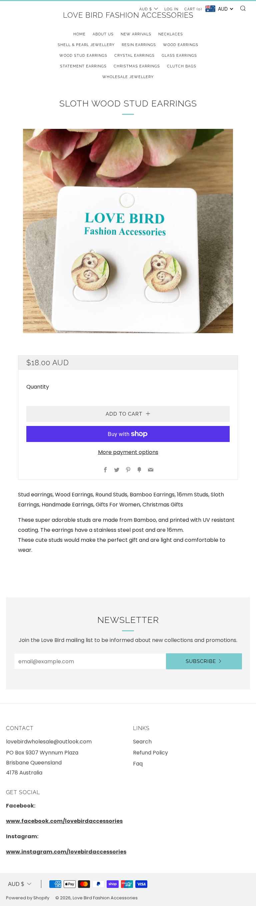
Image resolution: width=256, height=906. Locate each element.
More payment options (128, 452)
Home (79, 34)
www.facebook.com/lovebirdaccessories (64, 821)
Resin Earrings (139, 45)
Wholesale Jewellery (128, 77)
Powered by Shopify (27, 898)
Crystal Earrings (134, 55)
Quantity (37, 387)
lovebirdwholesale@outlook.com (49, 741)
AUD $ (16, 884)
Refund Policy (150, 752)
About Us (103, 34)
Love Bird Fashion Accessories (128, 15)
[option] (128, 231)
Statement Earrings (83, 66)
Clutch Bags (181, 66)
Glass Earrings (179, 55)
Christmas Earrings (137, 66)
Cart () (193, 9)
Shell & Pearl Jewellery (86, 45)
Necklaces (170, 34)
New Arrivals (136, 34)
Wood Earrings (180, 45)
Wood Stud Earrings (83, 55)
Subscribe (201, 661)
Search (142, 741)
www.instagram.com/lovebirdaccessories (66, 852)
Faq (138, 763)
